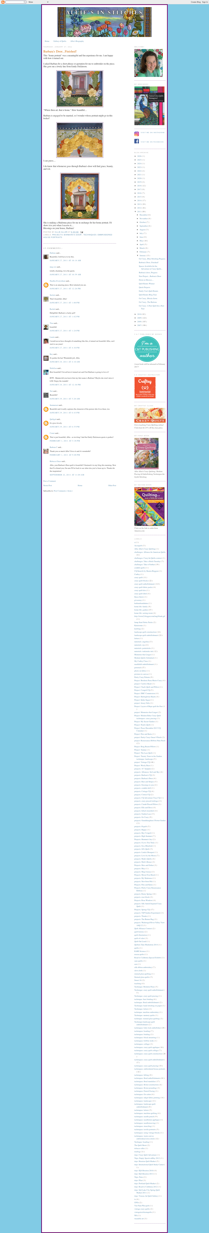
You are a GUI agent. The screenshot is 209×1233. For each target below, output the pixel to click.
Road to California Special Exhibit (147, 957)
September (144, 226)
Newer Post (47, 485)
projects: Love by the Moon (145, 855)
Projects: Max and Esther (144, 865)
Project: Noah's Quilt (142, 724)
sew (136, 964)
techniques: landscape (143, 1101)
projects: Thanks (141, 916)
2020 (139, 178)
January (143, 255)
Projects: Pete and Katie (143, 884)
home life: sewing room (143, 613)
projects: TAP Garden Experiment (147, 912)
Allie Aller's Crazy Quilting (145, 548)
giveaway (138, 600)
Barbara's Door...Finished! (149, 262)
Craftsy (137, 574)
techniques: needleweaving (145, 1123)
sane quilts (138, 961)
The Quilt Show (140, 1145)
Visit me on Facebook (152, 142)
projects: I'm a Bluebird (143, 846)
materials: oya (139, 645)
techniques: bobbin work (144, 1040)
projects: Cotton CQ (142, 794)
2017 (139, 189)
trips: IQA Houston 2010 (144, 1170)
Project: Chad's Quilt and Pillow (146, 687)
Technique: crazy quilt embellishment (149, 990)
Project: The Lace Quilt (143, 753)
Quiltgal (53, 419)
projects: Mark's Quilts (143, 858)
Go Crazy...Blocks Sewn (148, 298)
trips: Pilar (138, 1180)
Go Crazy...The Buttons (148, 302)
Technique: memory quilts (144, 1015)
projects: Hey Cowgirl (143, 833)
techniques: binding (142, 1034)
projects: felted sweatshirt (144, 810)
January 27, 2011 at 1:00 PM (65, 302)
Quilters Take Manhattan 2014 (146, 944)
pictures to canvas (141, 674)
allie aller (61, 232)
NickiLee (53, 368)
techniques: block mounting (145, 1037)
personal (137, 667)
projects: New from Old (143, 881)
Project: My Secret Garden (144, 721)
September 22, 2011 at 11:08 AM (67, 474)
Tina (52, 323)
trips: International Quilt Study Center (149, 1164)
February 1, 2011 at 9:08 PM (65, 455)
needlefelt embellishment (144, 664)
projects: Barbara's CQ (143, 775)
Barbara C (54, 447)
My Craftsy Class (141, 661)
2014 (139, 200)
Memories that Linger (142, 654)
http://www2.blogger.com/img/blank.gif (149, 616)
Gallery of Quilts (59, 41)
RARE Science (140, 951)
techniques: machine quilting (145, 1113)
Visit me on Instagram (152, 132)
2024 (139, 163)
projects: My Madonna (143, 878)
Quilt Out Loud (140, 941)
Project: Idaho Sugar (142, 700)
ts (135, 1199)
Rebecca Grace (56, 461)
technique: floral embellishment (146, 1002)
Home (47, 41)
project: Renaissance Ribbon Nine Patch (149, 740)
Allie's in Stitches (104, 12)
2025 (139, 159)
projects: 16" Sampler (142, 768)
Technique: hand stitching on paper (148, 1005)
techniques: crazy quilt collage (146, 1050)
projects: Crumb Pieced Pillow (146, 804)
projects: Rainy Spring (143, 894)
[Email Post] (81, 232)
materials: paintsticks (142, 648)
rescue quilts (139, 954)
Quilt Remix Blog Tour (148, 294)
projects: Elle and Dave (143, 807)
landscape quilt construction (145, 632)
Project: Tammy (140, 749)
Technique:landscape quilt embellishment (144, 1023)
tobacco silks (139, 1148)
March (142, 248)
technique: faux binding (143, 999)
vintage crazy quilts (142, 1209)
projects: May (139, 868)
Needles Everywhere (58, 281)
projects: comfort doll (142, 788)
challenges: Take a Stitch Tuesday (147, 561)
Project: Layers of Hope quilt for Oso (148, 706)
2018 (139, 185)
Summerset (54, 405)
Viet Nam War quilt (142, 1205)
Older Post (112, 485)
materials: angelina (141, 641)
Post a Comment (49, 481)
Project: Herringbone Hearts (145, 696)
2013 (139, 204)
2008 (139, 321)
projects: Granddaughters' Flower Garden (150, 820)
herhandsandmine (141, 603)
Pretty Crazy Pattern (142, 677)
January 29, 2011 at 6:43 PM (65, 412)
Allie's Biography (77, 41)
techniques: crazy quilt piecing (146, 1065)
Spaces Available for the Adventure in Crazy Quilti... (150, 267)
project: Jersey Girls (142, 703)
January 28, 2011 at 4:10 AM (65, 361)
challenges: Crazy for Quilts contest (148, 558)
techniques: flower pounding (145, 1088)
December (144, 214)
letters (136, 638)
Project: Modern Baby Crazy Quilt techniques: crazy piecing (147, 717)
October (143, 222)
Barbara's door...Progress (148, 272)
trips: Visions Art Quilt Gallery (146, 1196)
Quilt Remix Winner (147, 283)
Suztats (53, 295)
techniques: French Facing (144, 1091)
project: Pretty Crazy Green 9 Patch (148, 737)
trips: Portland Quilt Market (145, 1183)
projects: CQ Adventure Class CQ (147, 798)
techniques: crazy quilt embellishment (149, 1059)
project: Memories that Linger (146, 712)
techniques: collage (142, 1044)
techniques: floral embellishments (147, 1078)
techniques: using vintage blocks (147, 1132)
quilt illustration (140, 935)
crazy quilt (138, 577)
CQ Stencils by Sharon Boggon (146, 571)
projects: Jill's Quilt (142, 849)
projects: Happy (140, 829)
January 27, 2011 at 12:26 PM (65, 288)
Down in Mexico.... (146, 280)
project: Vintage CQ (142, 762)
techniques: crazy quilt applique (147, 1047)
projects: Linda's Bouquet (144, 852)
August (143, 229)
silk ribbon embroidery (143, 967)
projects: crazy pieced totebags (146, 801)
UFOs (136, 1202)
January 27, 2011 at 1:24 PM (65, 330)
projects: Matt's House (143, 862)
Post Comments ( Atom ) (63, 491)
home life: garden (141, 609)
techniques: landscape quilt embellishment (145, 1105)
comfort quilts (139, 567)
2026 (139, 156)
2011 (139, 211)
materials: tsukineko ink (143, 651)
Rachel (53, 309)
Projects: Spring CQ (142, 909)
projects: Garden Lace (143, 814)
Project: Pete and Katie (143, 734)
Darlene (53, 253)
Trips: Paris (138, 1177)
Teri (51, 391)
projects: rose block (142, 897)
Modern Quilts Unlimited (144, 658)
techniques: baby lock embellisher (147, 1027)
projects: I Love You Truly (144, 842)
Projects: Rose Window (143, 900)
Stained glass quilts (142, 977)
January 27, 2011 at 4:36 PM (65, 347)
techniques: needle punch (144, 1116)
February (143, 251)
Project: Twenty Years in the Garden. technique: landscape (148, 757)
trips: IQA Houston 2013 (144, 1173)
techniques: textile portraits (145, 1129)
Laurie (52, 337)
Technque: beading (142, 1142)
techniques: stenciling (143, 1126)
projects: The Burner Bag (144, 919)
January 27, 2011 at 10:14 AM (65, 260)
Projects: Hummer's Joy (143, 839)
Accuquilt (138, 545)
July (141, 233)
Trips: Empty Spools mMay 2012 (147, 1158)
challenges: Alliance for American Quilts (149, 552)
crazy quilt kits (140, 590)
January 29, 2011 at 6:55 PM (65, 426)
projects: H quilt (140, 826)
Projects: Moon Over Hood (144, 875)
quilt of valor (139, 938)
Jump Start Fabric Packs (143, 622)
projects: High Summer (143, 836)
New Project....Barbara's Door (150, 276)
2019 (139, 182)
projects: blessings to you (144, 785)
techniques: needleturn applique (147, 1119)
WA (136, 1215)
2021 (139, 174)
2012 (139, 208)
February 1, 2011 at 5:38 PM (65, 440)
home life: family (141, 606)
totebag (137, 1151)
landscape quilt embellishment (146, 635)
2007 (139, 325)
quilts (136, 948)
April (142, 244)
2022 (139, 171)
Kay (51, 354)
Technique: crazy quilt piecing (146, 996)
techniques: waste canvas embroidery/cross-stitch (144, 1137)
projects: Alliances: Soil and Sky (147, 772)
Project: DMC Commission (145, 693)
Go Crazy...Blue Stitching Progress (152, 258)
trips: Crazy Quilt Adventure (145, 1155)
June (142, 237)
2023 (139, 167)
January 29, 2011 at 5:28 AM (65, 398)
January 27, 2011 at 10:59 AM (65, 274)
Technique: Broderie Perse (144, 986)
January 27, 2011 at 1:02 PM (65, 316)
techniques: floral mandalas (145, 1081)
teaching (137, 983)
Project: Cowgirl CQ (142, 690)
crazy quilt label (140, 593)
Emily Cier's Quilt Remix (148, 291)
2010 (139, 314)
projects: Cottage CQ (142, 791)
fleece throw (139, 597)
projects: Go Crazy (141, 817)
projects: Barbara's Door (67, 235)
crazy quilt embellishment (144, 584)
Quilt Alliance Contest (143, 928)
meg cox (53, 267)
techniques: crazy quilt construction (148, 1053)
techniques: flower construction (146, 1084)
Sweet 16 (138, 980)
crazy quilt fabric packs (143, 587)
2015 (139, 196)
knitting (137, 628)
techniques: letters (141, 1110)
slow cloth (138, 970)
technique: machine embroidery (146, 1012)
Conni (52, 433)
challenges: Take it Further (144, 564)
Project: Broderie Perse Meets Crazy (148, 680)
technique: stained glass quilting (147, 1018)
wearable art (139, 1218)
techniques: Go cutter (142, 1094)
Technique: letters (141, 1009)
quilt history (139, 931)
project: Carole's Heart (143, 683)
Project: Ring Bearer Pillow (145, 746)
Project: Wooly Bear (142, 765)
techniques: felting (141, 1075)
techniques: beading (142, 1031)
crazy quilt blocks (141, 580)
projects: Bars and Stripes (144, 781)
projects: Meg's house (142, 871)
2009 (139, 318)
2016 (139, 193)
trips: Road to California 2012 (146, 1186)
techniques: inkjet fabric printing (147, 1097)
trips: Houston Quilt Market (145, 1161)
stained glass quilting (142, 973)
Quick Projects (144, 287)
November (144, 218)
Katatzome (138, 625)
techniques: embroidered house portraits (149, 1069)
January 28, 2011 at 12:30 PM (65, 384)
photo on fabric (140, 670)
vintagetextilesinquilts (143, 1212)
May (142, 240)
